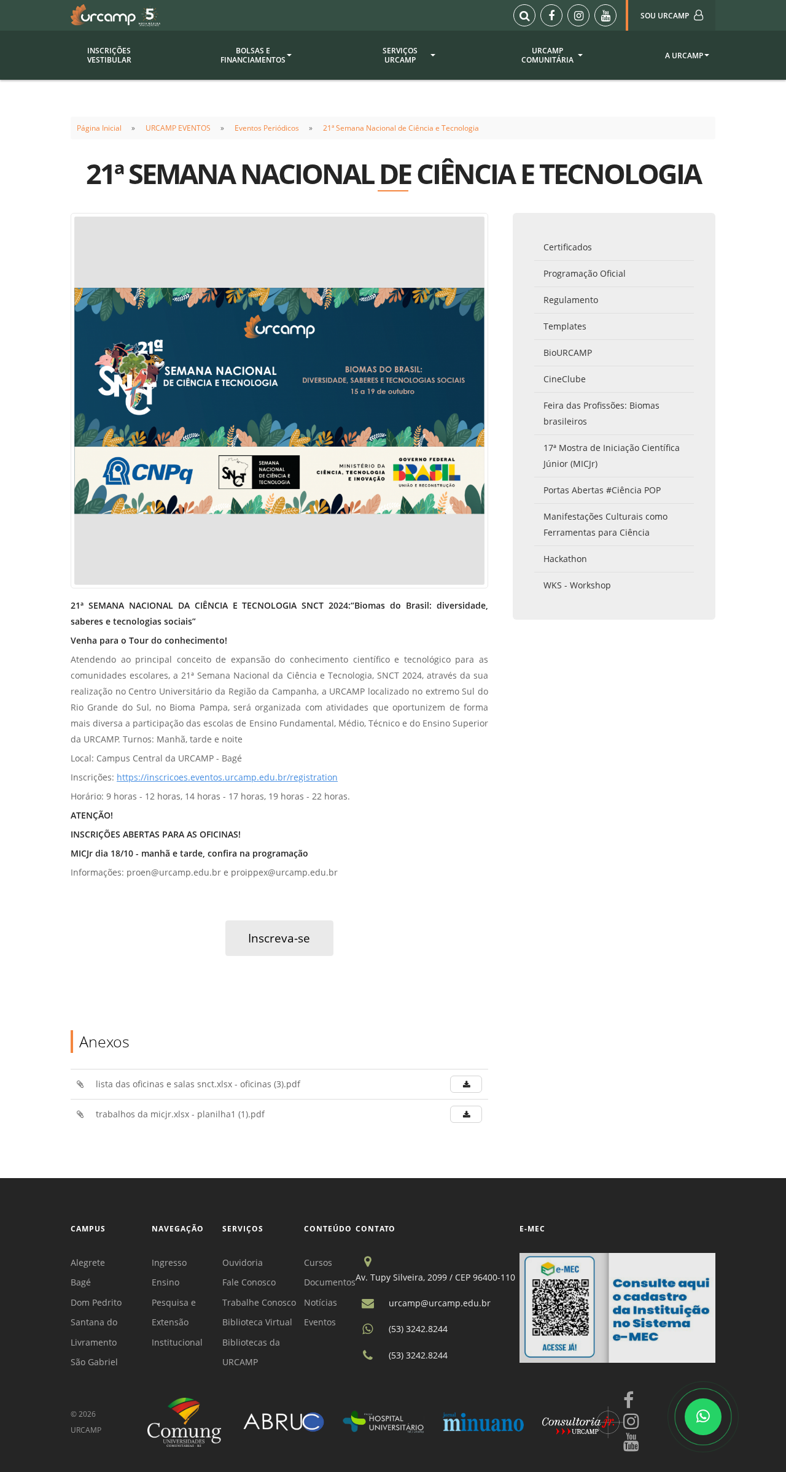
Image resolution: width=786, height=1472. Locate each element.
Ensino (165, 1282)
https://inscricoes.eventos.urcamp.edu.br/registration (227, 777)
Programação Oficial (584, 273)
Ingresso (169, 1262)
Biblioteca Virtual (257, 1322)
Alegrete (88, 1262)
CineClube (564, 379)
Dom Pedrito (96, 1302)
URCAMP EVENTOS (178, 128)
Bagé (81, 1282)
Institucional (177, 1342)
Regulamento (570, 300)
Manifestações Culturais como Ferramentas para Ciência (605, 524)
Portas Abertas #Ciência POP (602, 490)
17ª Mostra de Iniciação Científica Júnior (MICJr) (611, 455)
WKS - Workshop (577, 585)
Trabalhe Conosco (259, 1302)
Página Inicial (99, 128)
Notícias (320, 1302)
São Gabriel (94, 1362)
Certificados (567, 247)
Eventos (320, 1322)
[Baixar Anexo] (466, 1084)
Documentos (330, 1282)
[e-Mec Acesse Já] (617, 1306)
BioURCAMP (567, 352)
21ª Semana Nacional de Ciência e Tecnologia (401, 128)
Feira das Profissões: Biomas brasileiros (601, 413)
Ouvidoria (242, 1262)
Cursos (318, 1262)
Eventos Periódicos (267, 128)
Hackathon (565, 559)
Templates (564, 326)
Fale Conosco (249, 1282)
